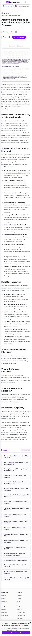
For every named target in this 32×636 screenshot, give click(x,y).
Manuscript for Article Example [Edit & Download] (15, 565)
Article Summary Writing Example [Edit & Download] (15, 572)
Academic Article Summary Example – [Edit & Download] (16, 509)
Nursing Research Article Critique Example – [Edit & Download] (16, 470)
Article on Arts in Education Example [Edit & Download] (16, 578)
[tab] (8, 6)
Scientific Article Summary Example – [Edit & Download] (16, 541)
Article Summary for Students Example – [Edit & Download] (15, 548)
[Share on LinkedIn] (15, 32)
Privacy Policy (21, 612)
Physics (19, 595)
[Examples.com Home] (13, 2)
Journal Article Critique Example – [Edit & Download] (15, 476)
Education (4, 615)
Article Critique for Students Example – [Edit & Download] (16, 496)
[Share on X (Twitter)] (7, 32)
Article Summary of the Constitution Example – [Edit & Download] (14, 554)
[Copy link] (3, 32)
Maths (3, 598)
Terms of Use (21, 615)
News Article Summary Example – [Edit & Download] (15, 515)
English (3, 595)
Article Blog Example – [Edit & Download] (15, 560)
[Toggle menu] (3, 2)
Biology (19, 598)
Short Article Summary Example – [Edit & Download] (15, 502)
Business (4, 612)
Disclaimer (20, 618)
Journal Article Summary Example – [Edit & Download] (16, 522)
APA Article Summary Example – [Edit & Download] (15, 528)
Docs (7, 13)
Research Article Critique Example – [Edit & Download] (16, 456)
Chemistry (4, 601)
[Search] (25, 2)
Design (3, 609)
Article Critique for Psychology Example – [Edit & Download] (16, 483)
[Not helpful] (9, 37)
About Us (19, 609)
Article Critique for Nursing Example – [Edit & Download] (16, 489)
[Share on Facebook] (11, 32)
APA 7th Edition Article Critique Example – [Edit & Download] (16, 463)
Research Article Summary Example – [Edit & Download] (16, 535)
